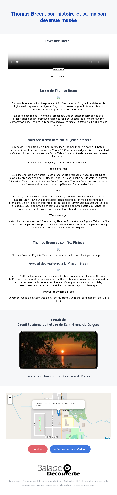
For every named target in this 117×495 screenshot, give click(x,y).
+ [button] (10, 397)
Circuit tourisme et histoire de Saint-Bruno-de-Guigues (58, 325)
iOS (77, 481)
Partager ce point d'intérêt (72, 449)
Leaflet (107, 438)
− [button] (10, 402)
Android (68, 481)
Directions (38, 449)
